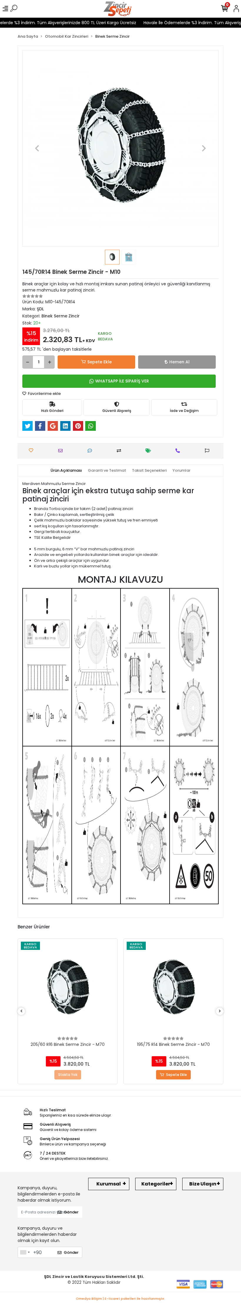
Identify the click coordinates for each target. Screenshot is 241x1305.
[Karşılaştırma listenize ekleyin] (120, 450)
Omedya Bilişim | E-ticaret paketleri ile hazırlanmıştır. (120, 1298)
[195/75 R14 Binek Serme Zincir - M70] (173, 988)
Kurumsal (108, 1183)
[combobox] (24, 1252)
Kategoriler (155, 1183)
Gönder (71, 1212)
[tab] (66, 470)
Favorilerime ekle (44, 393)
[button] (37, 148)
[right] (220, 1011)
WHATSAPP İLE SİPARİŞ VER (122, 381)
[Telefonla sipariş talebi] (179, 450)
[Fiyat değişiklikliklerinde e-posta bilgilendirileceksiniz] (149, 450)
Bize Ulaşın (202, 1183)
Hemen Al (179, 362)
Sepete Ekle (99, 362)
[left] (21, 1011)
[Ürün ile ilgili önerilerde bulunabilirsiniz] (208, 450)
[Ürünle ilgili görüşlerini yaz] (91, 450)
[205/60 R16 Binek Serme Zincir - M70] (67, 988)
